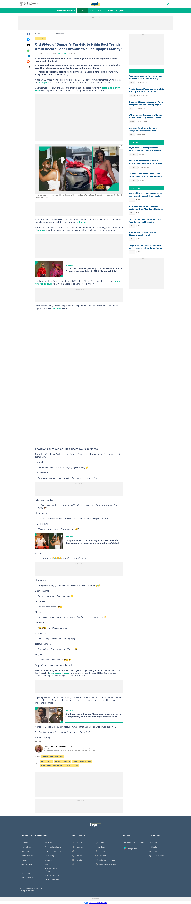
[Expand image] (121, 147)
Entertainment (66, 10)
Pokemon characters (82, 761)
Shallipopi (44, 82)
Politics (132, 135)
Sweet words (46, 761)
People (132, 82)
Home (37, 33)
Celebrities (82, 10)
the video (56, 308)
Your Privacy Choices (98, 902)
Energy (132, 200)
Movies (92, 10)
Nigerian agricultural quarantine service (59, 765)
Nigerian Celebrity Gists (52, 756)
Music (100, 10)
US (131, 109)
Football (132, 95)
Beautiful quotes (62, 761)
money (41, 230)
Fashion (131, 10)
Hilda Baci (82, 222)
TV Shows (110, 10)
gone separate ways (59, 673)
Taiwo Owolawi (61, 53)
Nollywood (120, 10)
